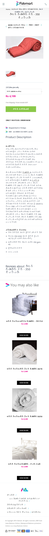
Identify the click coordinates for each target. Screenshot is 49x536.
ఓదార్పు (35, 180)
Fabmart (24, 489)
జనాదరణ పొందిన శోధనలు (18, 512)
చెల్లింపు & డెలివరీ (15, 504)
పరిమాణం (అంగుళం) (12, 87)
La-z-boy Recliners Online (19, 526)
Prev (31, 25)
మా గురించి (10, 495)
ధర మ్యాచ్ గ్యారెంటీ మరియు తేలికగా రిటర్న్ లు (24, 500)
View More (23, 335)
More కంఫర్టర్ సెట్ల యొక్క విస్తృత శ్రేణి (17, 26)
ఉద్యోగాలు (36, 512)
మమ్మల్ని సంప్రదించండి (17, 508)
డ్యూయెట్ (26, 172)
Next (37, 25)
